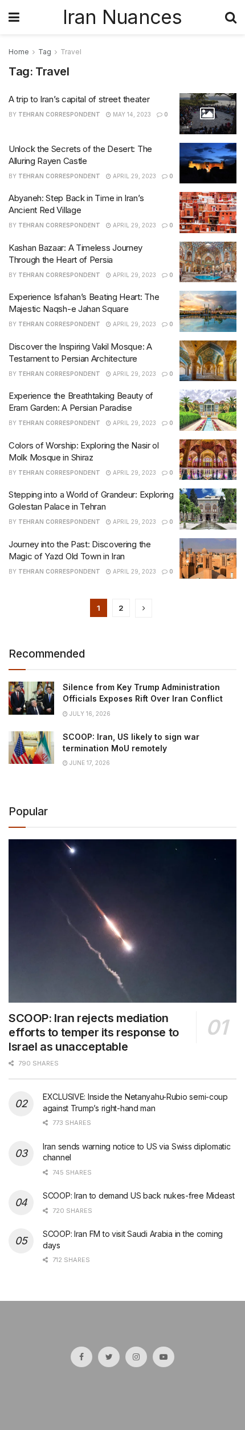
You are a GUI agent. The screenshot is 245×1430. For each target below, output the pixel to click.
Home (19, 51)
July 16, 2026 (89, 713)
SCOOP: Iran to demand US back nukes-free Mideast (139, 1195)
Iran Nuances (122, 17)
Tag (44, 51)
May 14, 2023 (131, 114)
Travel (70, 51)
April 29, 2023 (133, 176)
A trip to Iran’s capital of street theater (79, 99)
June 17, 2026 (89, 762)
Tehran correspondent (59, 114)
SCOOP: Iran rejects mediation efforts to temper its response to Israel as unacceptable (94, 1032)
